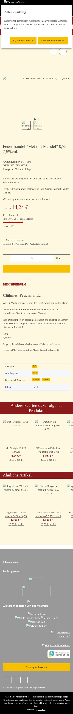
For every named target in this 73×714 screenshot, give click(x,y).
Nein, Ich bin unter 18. (53, 40)
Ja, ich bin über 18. (23, 40)
